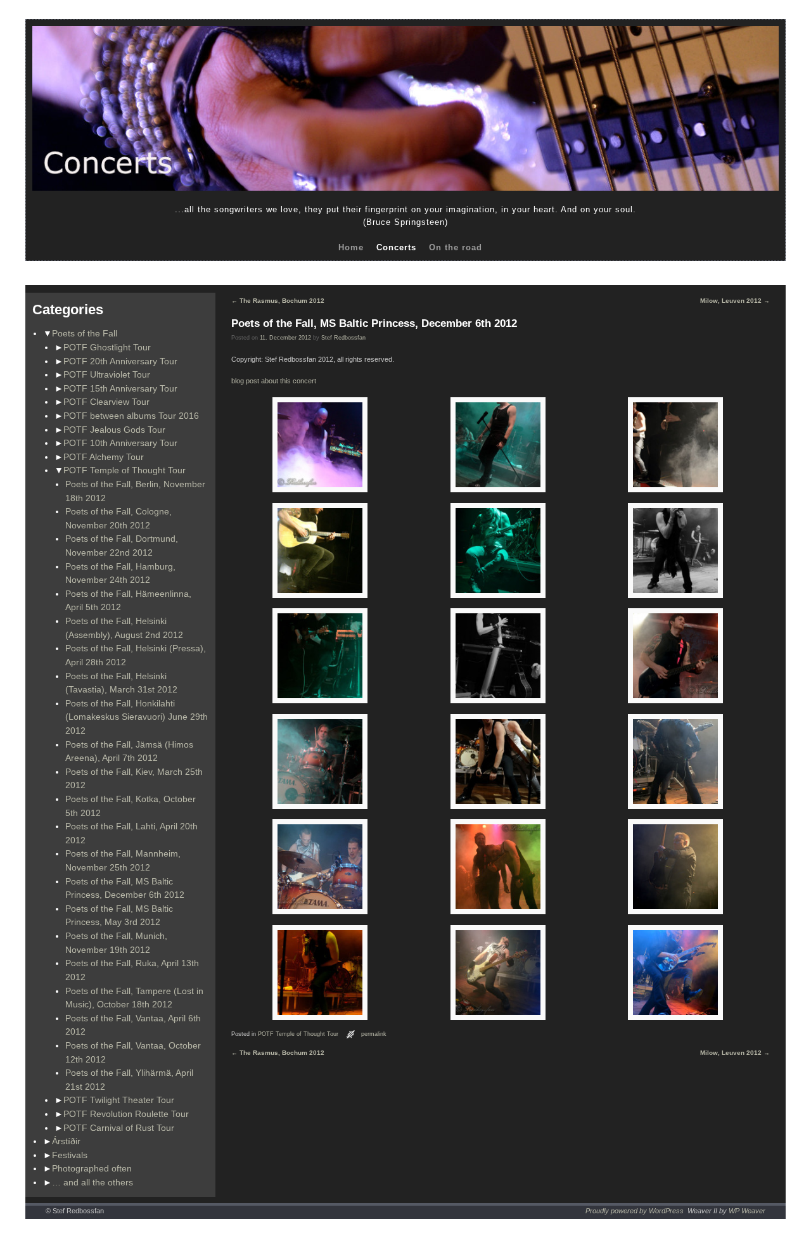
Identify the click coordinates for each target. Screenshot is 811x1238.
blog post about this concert (273, 381)
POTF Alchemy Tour (103, 457)
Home (351, 247)
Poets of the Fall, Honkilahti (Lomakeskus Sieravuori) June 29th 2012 (136, 717)
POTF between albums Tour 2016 (131, 416)
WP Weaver (747, 1211)
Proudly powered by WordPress (634, 1211)
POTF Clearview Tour (106, 402)
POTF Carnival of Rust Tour (118, 1128)
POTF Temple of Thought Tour (124, 470)
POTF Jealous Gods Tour (114, 429)
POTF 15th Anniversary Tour (120, 388)
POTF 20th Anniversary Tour (120, 361)
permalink (373, 1034)
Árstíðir (66, 1141)
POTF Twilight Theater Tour (118, 1100)
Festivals (69, 1155)
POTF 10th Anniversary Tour (120, 443)
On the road (455, 247)
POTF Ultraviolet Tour (106, 374)
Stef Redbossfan (343, 338)
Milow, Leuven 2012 (735, 300)
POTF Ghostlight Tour (107, 347)
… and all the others (92, 1182)
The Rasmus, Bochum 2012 (277, 300)
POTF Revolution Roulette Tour (126, 1114)
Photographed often (92, 1168)
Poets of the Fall (84, 333)
